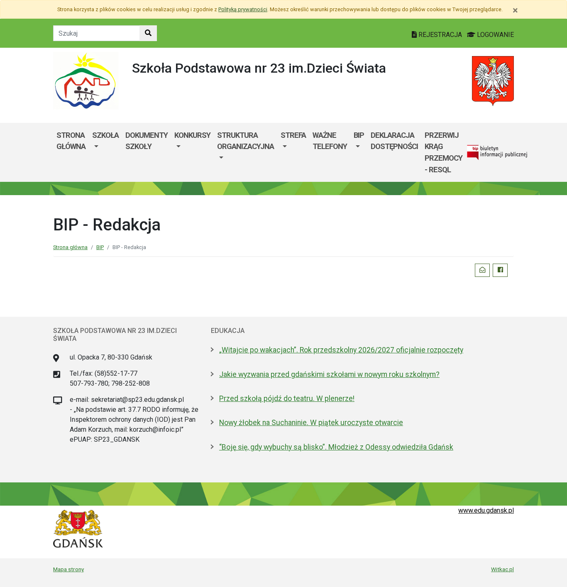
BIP (359, 135)
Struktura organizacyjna (245, 141)
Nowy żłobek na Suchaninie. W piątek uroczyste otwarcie (311, 422)
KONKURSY (192, 135)
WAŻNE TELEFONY (330, 141)
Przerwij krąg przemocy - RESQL (443, 152)
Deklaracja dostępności (394, 141)
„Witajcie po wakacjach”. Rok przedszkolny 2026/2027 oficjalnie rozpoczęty (341, 350)
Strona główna (71, 141)
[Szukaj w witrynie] (148, 33)
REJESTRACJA (440, 35)
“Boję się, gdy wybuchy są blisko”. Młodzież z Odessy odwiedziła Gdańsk (336, 447)
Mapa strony (68, 569)
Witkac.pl (502, 569)
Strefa (293, 135)
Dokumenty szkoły (146, 141)
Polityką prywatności (242, 9)
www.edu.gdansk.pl (486, 510)
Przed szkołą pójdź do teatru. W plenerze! (286, 398)
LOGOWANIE (494, 35)
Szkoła (105, 135)
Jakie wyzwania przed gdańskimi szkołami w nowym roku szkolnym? (329, 374)
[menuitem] (105, 152)
